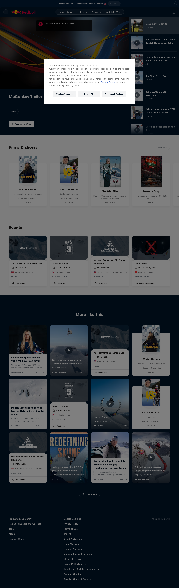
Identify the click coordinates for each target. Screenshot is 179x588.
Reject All (88, 94)
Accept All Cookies (114, 94)
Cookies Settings (64, 94)
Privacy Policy (108, 82)
